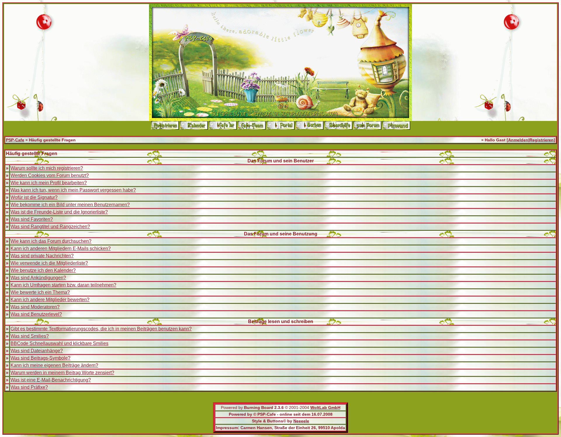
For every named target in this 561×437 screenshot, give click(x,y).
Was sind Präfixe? (29, 387)
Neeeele (301, 421)
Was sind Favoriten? (32, 219)
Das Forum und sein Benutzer (280, 160)
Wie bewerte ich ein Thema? (40, 292)
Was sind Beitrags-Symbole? (40, 358)
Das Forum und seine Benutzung (280, 233)
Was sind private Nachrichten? (42, 255)
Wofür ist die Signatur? (34, 197)
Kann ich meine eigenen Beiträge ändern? (54, 365)
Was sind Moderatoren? (35, 306)
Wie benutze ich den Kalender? (43, 270)
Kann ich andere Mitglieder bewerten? (50, 299)
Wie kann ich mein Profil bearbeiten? (49, 182)
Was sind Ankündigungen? (38, 277)
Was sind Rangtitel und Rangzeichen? (50, 226)
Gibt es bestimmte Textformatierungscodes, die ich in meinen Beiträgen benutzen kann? (101, 328)
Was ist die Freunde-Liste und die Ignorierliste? (59, 211)
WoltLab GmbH (325, 407)
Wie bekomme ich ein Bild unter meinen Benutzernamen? (70, 204)
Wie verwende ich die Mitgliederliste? (49, 263)
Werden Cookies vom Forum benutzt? (50, 175)
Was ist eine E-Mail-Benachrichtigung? (51, 379)
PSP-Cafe (15, 140)
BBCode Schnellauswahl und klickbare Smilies (59, 343)
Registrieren (541, 140)
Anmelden (518, 140)
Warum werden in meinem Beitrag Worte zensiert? (62, 372)
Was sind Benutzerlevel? (36, 314)
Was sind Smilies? (30, 336)
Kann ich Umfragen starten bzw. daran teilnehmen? (63, 284)
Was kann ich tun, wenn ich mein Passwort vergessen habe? (73, 190)
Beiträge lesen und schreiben (280, 321)
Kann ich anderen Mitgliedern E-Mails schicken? (61, 248)
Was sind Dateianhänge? (37, 350)
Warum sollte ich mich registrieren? (47, 168)
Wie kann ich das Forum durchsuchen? (51, 241)
